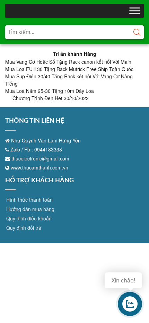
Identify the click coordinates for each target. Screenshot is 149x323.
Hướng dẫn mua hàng (30, 209)
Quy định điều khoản (29, 218)
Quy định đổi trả (23, 227)
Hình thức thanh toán (29, 199)
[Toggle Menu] (134, 10)
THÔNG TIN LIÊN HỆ (34, 121)
